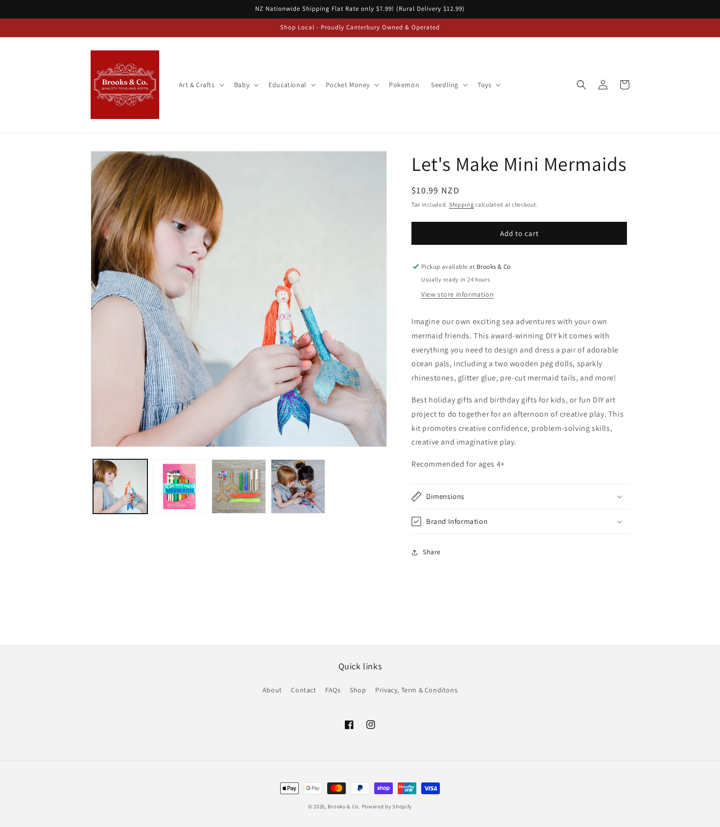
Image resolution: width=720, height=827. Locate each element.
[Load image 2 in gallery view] (179, 486)
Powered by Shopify (387, 806)
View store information (457, 294)
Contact (303, 689)
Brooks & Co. (344, 806)
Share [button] (432, 551)
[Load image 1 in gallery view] (120, 486)
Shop (358, 689)
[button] (200, 84)
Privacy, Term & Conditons (416, 689)
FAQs (332, 689)
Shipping (461, 204)
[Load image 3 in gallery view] (239, 486)
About (272, 689)
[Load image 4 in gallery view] (298, 486)
